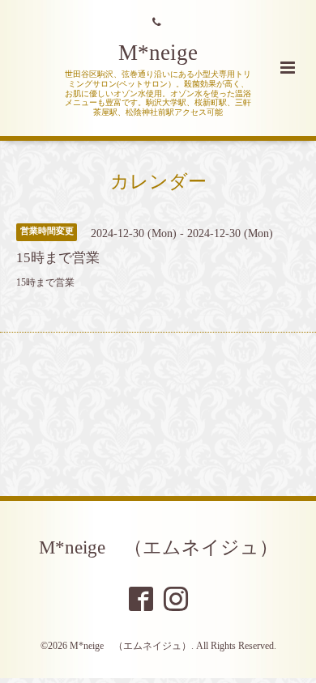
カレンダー (158, 182)
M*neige (158, 52)
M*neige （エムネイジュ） (158, 547)
